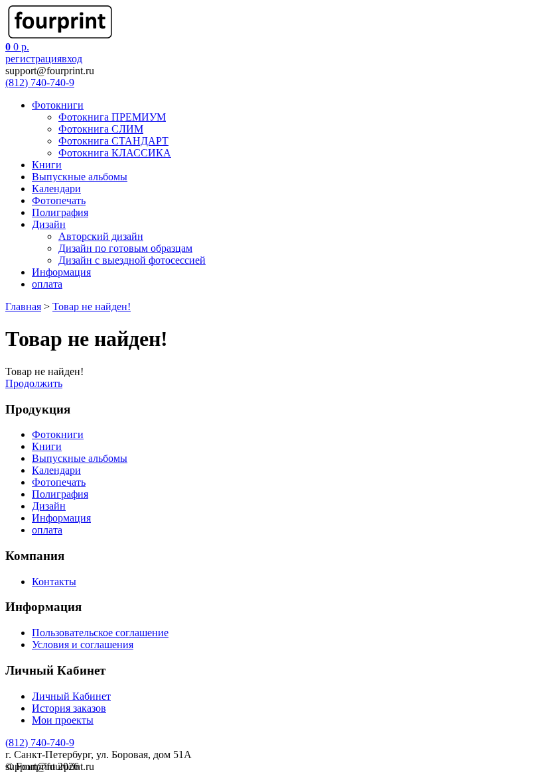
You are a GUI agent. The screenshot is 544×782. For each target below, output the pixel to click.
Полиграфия (60, 212)
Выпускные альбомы (79, 176)
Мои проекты (63, 720)
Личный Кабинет (71, 696)
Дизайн (49, 224)
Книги (47, 164)
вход (72, 58)
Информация (61, 272)
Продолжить (33, 383)
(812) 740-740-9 (39, 82)
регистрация (33, 58)
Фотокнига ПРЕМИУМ (112, 117)
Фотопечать (59, 200)
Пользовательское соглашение (100, 632)
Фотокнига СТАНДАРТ (113, 140)
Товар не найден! (91, 306)
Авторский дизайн (100, 236)
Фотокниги (58, 105)
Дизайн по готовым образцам (125, 248)
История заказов (69, 708)
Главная (23, 306)
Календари (56, 188)
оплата (47, 284)
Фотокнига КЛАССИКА (114, 152)
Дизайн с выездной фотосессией (132, 260)
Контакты (54, 581)
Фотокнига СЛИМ (100, 129)
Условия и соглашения (82, 644)
